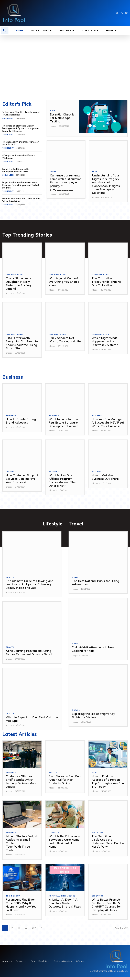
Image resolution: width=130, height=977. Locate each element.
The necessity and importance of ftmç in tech (20, 143)
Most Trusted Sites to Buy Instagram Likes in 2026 (16, 170)
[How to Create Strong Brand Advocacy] (22, 397)
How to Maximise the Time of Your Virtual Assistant (21, 200)
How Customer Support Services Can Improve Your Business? (22, 478)
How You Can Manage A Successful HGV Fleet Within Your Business (108, 422)
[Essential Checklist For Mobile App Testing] (103, 118)
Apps (52, 111)
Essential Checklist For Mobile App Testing (62, 118)
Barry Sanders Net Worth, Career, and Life (65, 339)
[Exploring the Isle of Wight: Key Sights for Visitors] (98, 685)
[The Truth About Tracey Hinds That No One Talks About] (108, 256)
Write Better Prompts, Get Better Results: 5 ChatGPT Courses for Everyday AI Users (106, 905)
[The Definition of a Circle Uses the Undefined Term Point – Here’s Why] (108, 814)
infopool (53, 126)
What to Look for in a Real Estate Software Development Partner (63, 422)
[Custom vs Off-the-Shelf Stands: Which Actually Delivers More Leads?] (22, 754)
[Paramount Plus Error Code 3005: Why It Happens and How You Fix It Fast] (22, 878)
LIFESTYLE (54, 832)
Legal (53, 172)
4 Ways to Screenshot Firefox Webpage (18, 156)
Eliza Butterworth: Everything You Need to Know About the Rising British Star (22, 343)
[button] (4, 30)
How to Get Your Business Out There (105, 476)
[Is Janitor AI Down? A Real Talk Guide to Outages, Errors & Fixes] (65, 878)
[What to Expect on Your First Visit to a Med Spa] (32, 688)
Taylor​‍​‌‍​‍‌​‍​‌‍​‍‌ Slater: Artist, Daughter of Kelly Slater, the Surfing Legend (19, 283)
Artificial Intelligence (62, 896)
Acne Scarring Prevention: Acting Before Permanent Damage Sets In (30, 652)
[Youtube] (126, 13)
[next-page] (42, 928)
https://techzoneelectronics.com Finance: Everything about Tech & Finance (20, 185)
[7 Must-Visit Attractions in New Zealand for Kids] (98, 618)
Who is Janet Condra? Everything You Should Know (64, 281)
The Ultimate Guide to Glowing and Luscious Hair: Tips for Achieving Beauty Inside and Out (29, 584)
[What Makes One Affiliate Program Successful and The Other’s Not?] (65, 453)
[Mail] (117, 13)
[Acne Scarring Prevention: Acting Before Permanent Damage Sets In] (32, 622)
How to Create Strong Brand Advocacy (21, 420)
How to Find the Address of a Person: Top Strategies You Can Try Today (108, 781)
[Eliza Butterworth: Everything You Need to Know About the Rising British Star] (22, 316)
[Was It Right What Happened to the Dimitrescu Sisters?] (108, 316)
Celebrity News (14, 275)
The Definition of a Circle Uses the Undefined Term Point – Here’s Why (108, 841)
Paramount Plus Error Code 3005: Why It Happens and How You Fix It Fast (21, 905)
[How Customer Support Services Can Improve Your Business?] (22, 453)
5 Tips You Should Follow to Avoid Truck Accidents (20, 113)
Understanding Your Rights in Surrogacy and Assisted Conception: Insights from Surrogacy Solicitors (106, 184)
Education (98, 832)
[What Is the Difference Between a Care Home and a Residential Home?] (65, 814)
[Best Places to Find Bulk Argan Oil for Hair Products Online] (65, 754)
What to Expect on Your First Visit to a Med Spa (32, 718)
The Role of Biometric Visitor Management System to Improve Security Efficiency (20, 128)
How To (96, 773)
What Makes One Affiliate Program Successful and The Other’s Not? (62, 480)
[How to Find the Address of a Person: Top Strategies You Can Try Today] (108, 754)
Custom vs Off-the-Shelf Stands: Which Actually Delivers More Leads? (21, 781)
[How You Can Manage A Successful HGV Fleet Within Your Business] (108, 397)
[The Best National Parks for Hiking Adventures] (98, 552)
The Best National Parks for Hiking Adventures (95, 582)
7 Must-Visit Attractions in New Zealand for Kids (93, 649)
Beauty (10, 577)
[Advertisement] (65, 66)
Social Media (8, 175)
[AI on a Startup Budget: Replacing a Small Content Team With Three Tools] (22, 814)
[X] (121, 13)
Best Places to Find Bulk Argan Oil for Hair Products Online (65, 779)
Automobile (7, 118)
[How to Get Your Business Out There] (108, 453)
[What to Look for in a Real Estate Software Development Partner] (65, 397)
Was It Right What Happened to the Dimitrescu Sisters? (105, 341)
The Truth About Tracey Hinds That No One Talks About (106, 281)
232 (34, 928)
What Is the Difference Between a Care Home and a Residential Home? (64, 841)
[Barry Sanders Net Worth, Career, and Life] (65, 316)
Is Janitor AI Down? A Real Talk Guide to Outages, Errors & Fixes (65, 903)
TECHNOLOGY (7, 134)
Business (11, 415)
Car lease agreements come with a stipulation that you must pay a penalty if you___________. (65, 182)
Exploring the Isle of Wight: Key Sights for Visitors (93, 715)
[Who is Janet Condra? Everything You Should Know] (65, 256)
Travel (76, 577)
